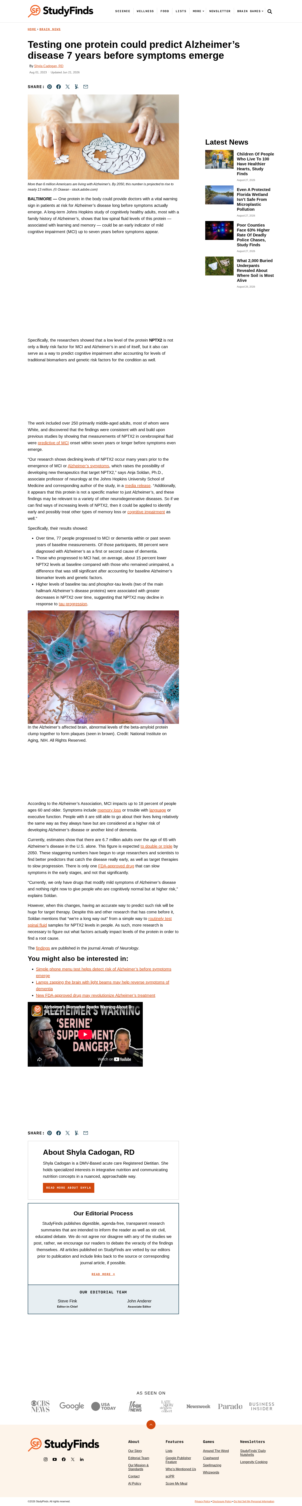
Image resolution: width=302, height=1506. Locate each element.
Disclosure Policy (222, 1501)
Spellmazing (212, 1465)
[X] (72, 1459)
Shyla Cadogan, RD (48, 66)
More (197, 11)
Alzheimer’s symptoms (88, 466)
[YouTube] (54, 1459)
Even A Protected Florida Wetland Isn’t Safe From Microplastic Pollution (253, 199)
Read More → (103, 1274)
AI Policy (134, 1483)
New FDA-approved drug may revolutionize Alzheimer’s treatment (95, 995)
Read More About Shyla (68, 1187)
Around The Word (216, 1451)
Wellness (145, 11)
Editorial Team (138, 1458)
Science (122, 11)
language (157, 810)
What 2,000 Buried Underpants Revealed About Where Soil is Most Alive (255, 270)
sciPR (170, 1476)
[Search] (269, 11)
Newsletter (220, 11)
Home (32, 29)
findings (43, 948)
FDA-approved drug (116, 866)
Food (164, 11)
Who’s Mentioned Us (181, 1469)
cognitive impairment (146, 512)
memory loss (109, 810)
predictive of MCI (53, 443)
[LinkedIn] (81, 1459)
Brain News (50, 29)
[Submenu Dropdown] (203, 11)
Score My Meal (176, 1483)
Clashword (211, 1458)
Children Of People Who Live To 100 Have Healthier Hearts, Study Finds (255, 164)
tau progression (73, 604)
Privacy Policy (202, 1501)
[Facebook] (63, 1459)
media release (138, 485)
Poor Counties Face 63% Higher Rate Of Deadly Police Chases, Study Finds (253, 235)
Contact (133, 1476)
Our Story (135, 1451)
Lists (181, 11)
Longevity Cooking (253, 1462)
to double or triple (156, 846)
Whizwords (211, 1472)
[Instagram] (45, 1459)
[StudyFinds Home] (60, 11)
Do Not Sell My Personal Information (254, 1501)
